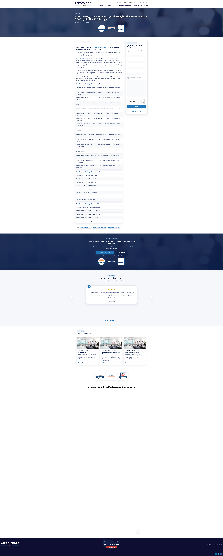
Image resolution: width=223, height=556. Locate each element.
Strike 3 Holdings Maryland (88, 204)
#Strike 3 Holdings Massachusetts (99, 227)
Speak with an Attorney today (140, 2)
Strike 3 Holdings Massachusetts (90, 172)
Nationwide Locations (14, 547)
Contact (146, 5)
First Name (129, 53)
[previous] (71, 297)
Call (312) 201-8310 (120, 252)
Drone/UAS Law (138, 5)
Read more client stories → (111, 320)
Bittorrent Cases (4, 547)
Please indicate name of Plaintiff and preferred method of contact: (134, 78)
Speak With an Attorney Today (105, 252)
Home (76, 13)
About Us (102, 5)
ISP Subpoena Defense (125, 5)
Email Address (130, 65)
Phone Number (130, 71)
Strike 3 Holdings (112, 5)
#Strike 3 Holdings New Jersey (114, 227)
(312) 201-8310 (129, 2)
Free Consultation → (111, 547)
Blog (79, 13)
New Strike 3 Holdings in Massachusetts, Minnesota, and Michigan (111, 352)
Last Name (129, 59)
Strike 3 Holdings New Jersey (89, 84)
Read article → (81, 362)
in (85, 42)
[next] (151, 297)
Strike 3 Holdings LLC (80, 58)
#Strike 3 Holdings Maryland (86, 227)
